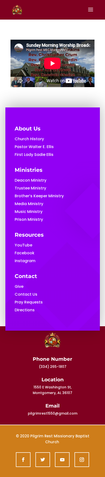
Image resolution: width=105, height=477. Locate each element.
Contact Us (26, 294)
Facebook (24, 253)
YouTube (23, 245)
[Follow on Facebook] (23, 459)
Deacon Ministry (30, 180)
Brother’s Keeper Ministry (39, 196)
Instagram (25, 261)
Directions (25, 310)
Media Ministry (29, 204)
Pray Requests (29, 302)
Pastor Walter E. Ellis (34, 147)
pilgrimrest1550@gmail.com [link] (52, 413)
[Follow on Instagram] (81, 459)
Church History (29, 139)
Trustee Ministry (30, 188)
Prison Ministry (29, 219)
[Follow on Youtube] (62, 459)
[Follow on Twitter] (42, 459)
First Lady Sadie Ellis (34, 154)
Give (19, 286)
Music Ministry (28, 211)
